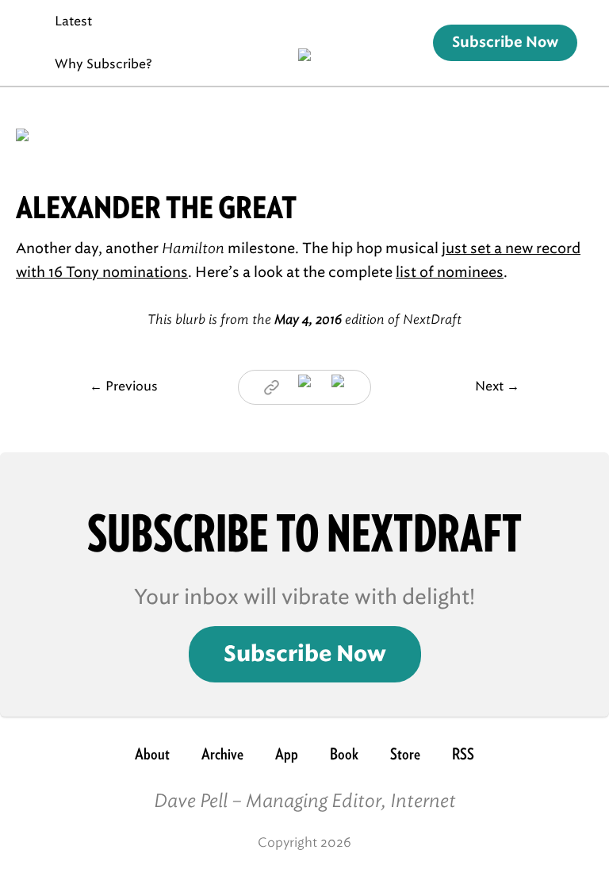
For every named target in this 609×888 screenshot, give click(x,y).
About (152, 753)
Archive (222, 753)
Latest (73, 21)
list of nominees (450, 272)
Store (405, 753)
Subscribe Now (505, 43)
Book (344, 753)
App (286, 753)
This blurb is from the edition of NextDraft (304, 319)
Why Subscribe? (103, 63)
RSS (463, 753)
